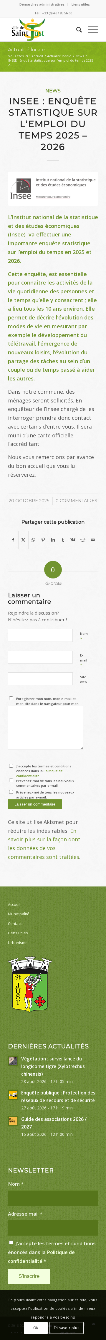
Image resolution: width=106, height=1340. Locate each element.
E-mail (83, 660)
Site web (83, 679)
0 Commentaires (76, 500)
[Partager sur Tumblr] (63, 540)
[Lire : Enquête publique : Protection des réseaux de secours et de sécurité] (13, 1094)
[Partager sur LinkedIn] (53, 540)
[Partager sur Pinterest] (43, 540)
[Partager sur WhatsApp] (33, 540)
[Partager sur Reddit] (83, 540)
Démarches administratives (41, 4)
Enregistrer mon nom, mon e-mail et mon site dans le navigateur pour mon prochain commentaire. (47, 703)
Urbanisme (18, 942)
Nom (84, 636)
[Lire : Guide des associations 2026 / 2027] (13, 1121)
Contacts (16, 923)
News (53, 91)
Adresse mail (25, 1213)
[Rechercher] (76, 29)
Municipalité (18, 913)
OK (36, 1327)
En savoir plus (66, 1327)
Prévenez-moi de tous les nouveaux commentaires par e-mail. (45, 783)
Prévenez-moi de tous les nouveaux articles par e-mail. (45, 794)
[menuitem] (42, 4)
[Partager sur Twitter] (23, 540)
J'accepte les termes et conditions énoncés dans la (43, 771)
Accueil (14, 904)
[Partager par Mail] (93, 540)
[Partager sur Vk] (73, 540)
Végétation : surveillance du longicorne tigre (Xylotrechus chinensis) (53, 1066)
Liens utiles (81, 4)
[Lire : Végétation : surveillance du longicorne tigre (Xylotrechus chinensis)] (13, 1060)
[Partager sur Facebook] (13, 540)
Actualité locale (26, 50)
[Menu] (90, 29)
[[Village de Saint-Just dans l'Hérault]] (44, 29)
